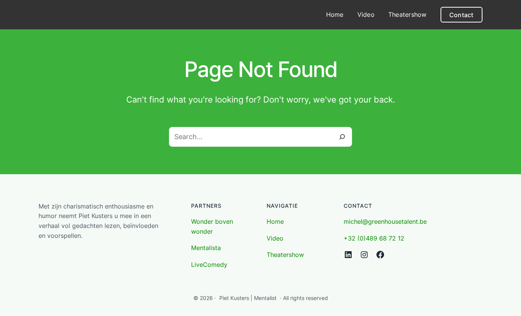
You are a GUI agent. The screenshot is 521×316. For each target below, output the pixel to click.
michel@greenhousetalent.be (385, 221)
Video (275, 238)
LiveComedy (209, 264)
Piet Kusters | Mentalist (248, 298)
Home (275, 221)
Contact (461, 15)
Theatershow (285, 254)
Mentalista (206, 248)
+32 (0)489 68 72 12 (374, 238)
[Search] (342, 137)
